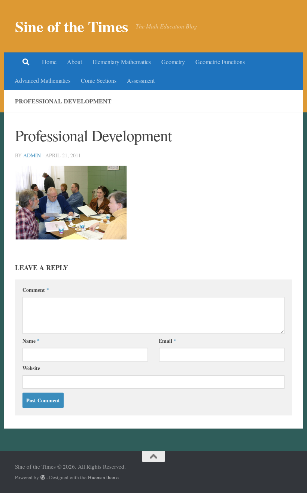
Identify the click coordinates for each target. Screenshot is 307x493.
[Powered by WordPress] (42, 477)
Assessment (141, 80)
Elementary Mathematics (121, 62)
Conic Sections (98, 80)
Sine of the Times (71, 26)
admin (32, 155)
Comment (35, 290)
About (74, 62)
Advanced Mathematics (42, 80)
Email (167, 341)
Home (49, 62)
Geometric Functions (220, 62)
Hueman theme (103, 477)
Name (31, 341)
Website (31, 368)
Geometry (173, 62)
